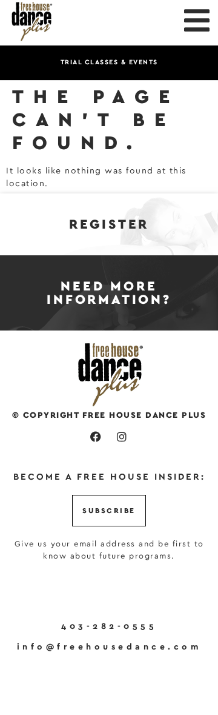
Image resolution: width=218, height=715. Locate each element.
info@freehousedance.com (109, 647)
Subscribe (109, 510)
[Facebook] (96, 437)
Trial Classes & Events (109, 62)
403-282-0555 (109, 626)
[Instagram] (122, 437)
